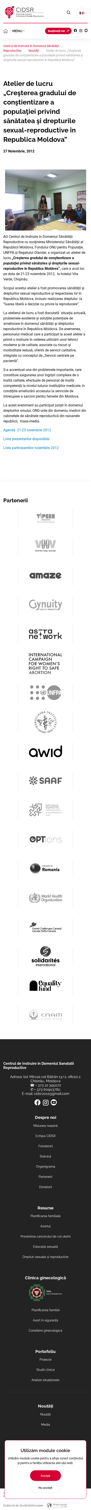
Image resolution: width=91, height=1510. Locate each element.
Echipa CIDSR (45, 1136)
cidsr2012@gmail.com (51, 1094)
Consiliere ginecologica (45, 1330)
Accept (45, 1475)
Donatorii (45, 1187)
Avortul (45, 1226)
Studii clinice (45, 1370)
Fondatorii (45, 1146)
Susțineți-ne (56, 31)
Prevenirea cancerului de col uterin (46, 1236)
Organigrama (45, 1166)
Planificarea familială (45, 1216)
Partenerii (45, 1177)
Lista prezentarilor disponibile (26, 439)
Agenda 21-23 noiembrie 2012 (27, 430)
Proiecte (45, 1359)
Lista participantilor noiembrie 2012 (31, 448)
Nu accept (45, 1487)
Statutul (45, 1156)
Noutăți (45, 1414)
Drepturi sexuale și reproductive (45, 1257)
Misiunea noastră (45, 1126)
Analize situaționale (45, 1380)
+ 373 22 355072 (48, 1085)
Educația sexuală (45, 1246)
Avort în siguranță (45, 1320)
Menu (17, 31)
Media (45, 1424)
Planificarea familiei (46, 1310)
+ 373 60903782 (47, 1089)
